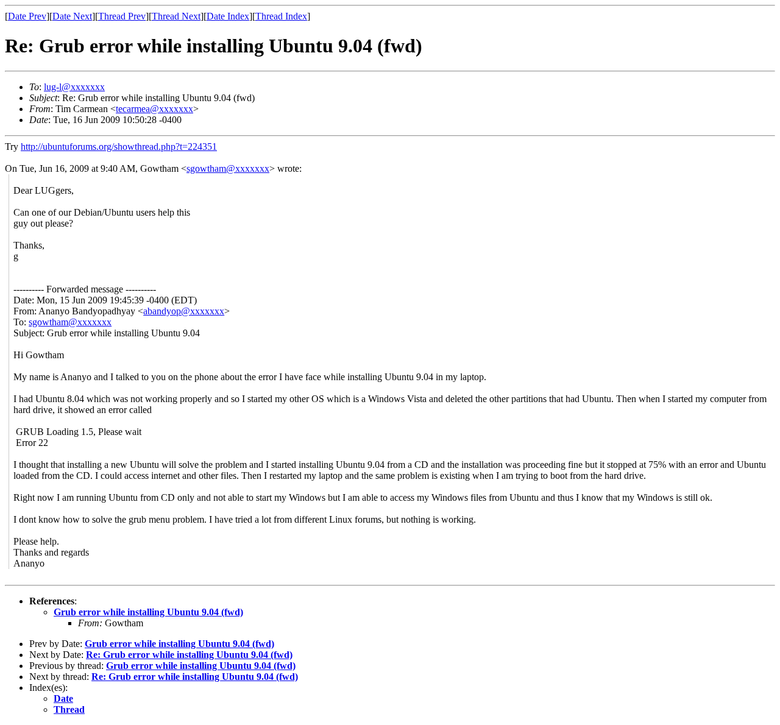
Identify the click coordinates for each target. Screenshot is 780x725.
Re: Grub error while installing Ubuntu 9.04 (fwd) (189, 654)
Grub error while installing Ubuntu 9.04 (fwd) (148, 612)
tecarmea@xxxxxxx (154, 109)
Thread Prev (122, 16)
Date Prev (27, 16)
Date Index (228, 16)
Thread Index (281, 16)
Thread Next (176, 16)
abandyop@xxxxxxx (183, 311)
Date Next (72, 16)
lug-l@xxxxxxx (74, 87)
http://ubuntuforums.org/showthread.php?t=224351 (119, 146)
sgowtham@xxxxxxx (227, 168)
